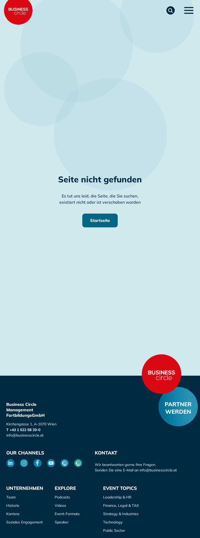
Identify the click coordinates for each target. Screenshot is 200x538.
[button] (170, 10)
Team (11, 497)
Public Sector (114, 530)
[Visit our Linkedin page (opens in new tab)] (10, 463)
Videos (60, 505)
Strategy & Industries (121, 513)
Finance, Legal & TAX (121, 505)
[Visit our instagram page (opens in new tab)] (24, 463)
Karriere (13, 513)
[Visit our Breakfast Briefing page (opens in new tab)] (64, 463)
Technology (112, 522)
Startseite (100, 220)
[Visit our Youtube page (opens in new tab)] (51, 463)
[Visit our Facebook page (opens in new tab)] (37, 463)
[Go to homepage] (161, 374)
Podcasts (62, 497)
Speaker (61, 522)
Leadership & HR (117, 497)
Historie (12, 505)
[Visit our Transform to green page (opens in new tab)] (78, 463)
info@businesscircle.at (24, 435)
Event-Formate (67, 513)
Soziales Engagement (24, 522)
